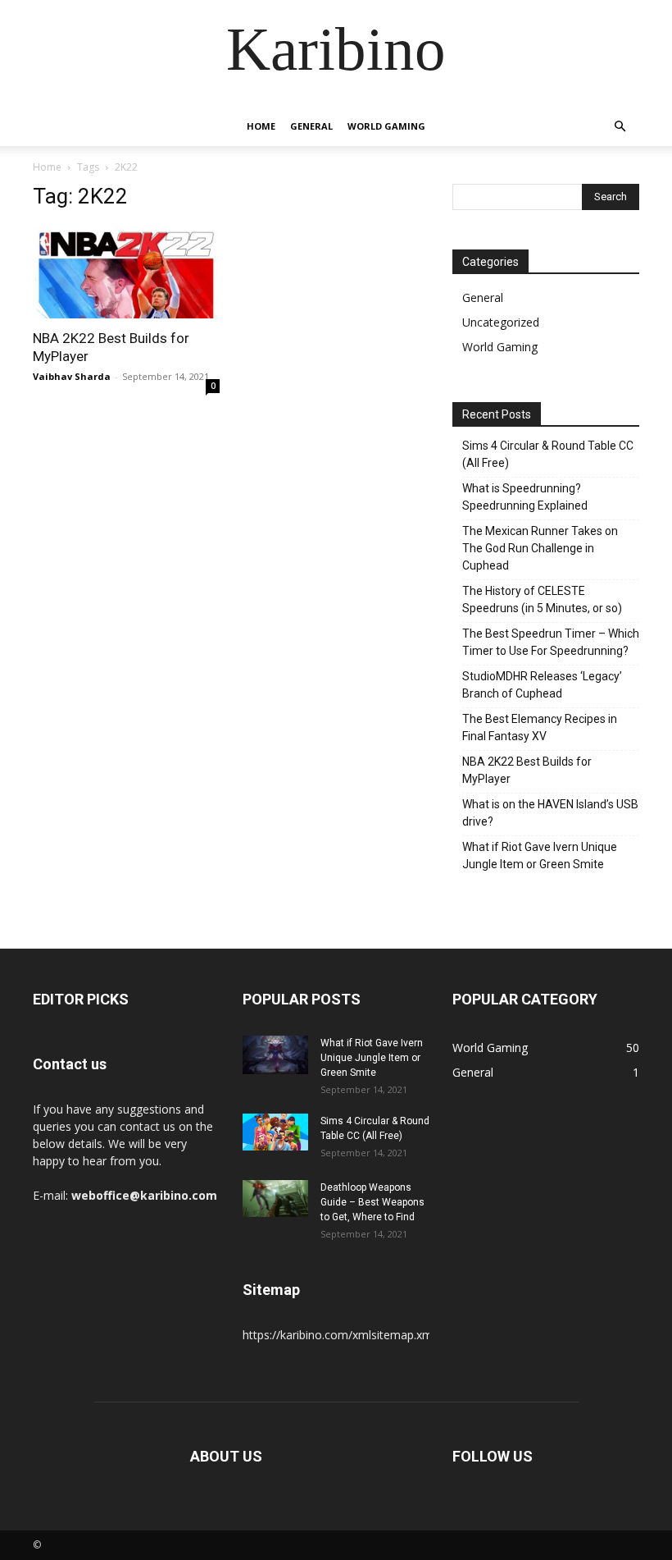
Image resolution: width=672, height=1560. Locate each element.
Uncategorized (500, 322)
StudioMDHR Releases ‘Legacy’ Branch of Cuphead (542, 685)
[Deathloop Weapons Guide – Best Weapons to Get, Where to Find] (275, 1198)
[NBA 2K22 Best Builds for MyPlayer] (126, 272)
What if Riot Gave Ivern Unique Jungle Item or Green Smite (539, 855)
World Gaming (386, 126)
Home (261, 126)
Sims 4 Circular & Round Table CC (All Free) (547, 454)
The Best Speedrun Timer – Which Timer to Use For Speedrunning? (550, 642)
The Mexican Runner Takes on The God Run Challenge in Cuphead (540, 548)
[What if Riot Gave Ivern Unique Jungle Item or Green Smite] (275, 1055)
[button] (619, 127)
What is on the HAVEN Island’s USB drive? (550, 813)
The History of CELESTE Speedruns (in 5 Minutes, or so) (542, 599)
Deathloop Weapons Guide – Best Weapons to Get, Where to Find (372, 1202)
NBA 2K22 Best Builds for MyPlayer (527, 770)
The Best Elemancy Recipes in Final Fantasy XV (539, 727)
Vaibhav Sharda (72, 376)
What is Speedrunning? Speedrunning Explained (525, 497)
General (311, 126)
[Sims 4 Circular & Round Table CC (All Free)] (275, 1132)
